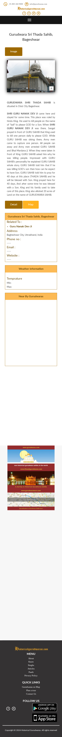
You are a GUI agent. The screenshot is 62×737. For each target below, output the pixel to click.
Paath (31, 672)
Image (13, 51)
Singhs (31, 665)
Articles (31, 668)
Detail (13, 204)
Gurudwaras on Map (31, 687)
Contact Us (31, 694)
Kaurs (31, 661)
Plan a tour (31, 690)
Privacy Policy (31, 675)
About (31, 658)
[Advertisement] (31, 400)
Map (30, 204)
